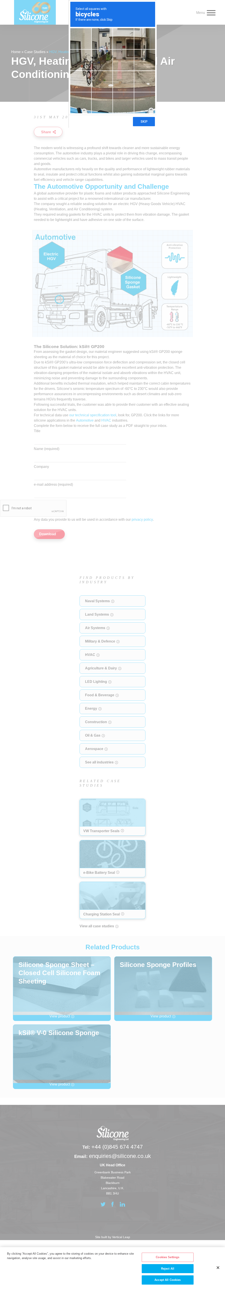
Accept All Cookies (167, 1280)
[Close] (218, 1267)
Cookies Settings (167, 1257)
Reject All (167, 1268)
